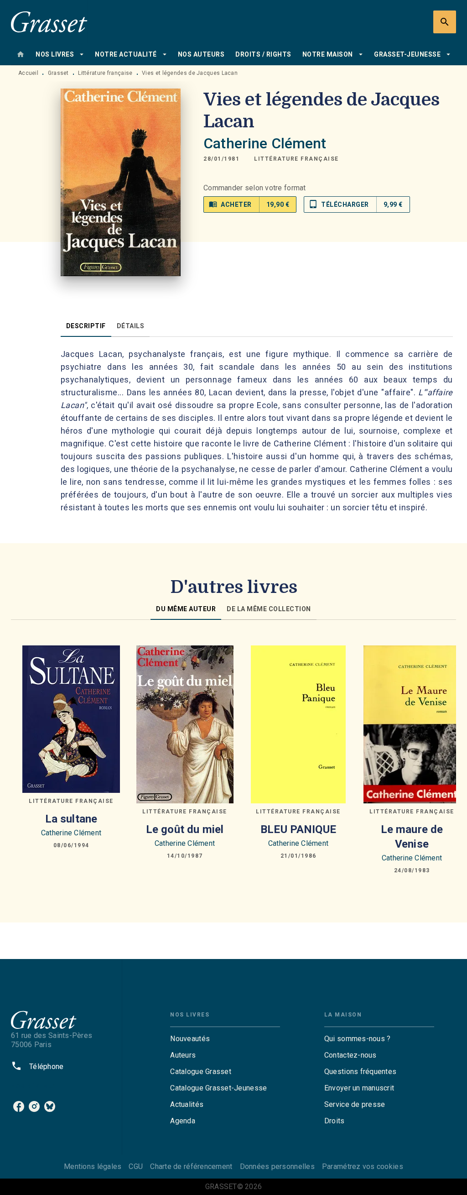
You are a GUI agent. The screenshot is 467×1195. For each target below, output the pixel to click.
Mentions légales (92, 1166)
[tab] (20, 54)
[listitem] (18, 1106)
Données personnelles (277, 1166)
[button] (296, 159)
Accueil (28, 73)
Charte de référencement (191, 1166)
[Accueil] (49, 21)
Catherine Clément (265, 143)
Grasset (58, 73)
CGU (136, 1166)
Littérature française (105, 73)
